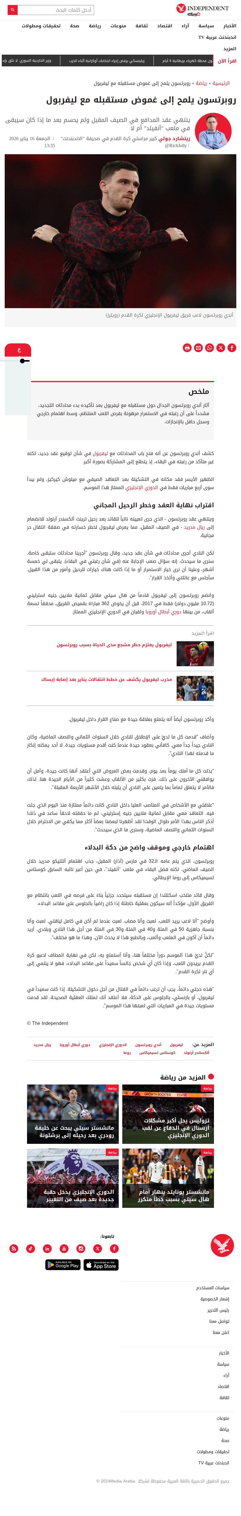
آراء (185, 26)
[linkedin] (47, 1248)
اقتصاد (164, 26)
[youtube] (64, 1248)
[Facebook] (114, 1248)
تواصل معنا (219, 1321)
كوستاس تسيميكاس (157, 1052)
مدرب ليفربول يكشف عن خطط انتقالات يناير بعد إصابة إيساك (106, 680)
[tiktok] (30, 1248)
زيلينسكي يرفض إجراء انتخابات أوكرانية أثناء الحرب (125, 61)
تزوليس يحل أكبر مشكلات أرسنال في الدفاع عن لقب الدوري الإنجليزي (175, 1128)
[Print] (187, 347)
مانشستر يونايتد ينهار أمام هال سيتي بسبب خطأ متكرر (173, 1195)
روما (127, 1052)
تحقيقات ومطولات (41, 26)
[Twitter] (97, 1248)
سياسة (206, 26)
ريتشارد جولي (173, 138)
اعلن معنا (221, 1332)
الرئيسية (221, 83)
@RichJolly (176, 145)
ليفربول (100, 453)
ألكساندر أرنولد (196, 1052)
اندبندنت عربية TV (217, 37)
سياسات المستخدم (212, 1288)
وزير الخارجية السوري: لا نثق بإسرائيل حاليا (36, 60)
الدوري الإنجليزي (141, 487)
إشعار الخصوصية (214, 1299)
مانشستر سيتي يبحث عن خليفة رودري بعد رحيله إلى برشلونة (74, 1131)
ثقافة (141, 26)
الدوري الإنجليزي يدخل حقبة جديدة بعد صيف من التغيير (78, 1195)
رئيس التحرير (218, 1310)
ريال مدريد (194, 527)
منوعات (118, 26)
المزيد (229, 49)
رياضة (95, 26)
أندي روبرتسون (148, 1044)
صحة (74, 26)
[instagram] (80, 1248)
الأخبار (229, 26)
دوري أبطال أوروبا (163, 611)
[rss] (13, 1248)
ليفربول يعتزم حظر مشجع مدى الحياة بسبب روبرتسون (114, 645)
